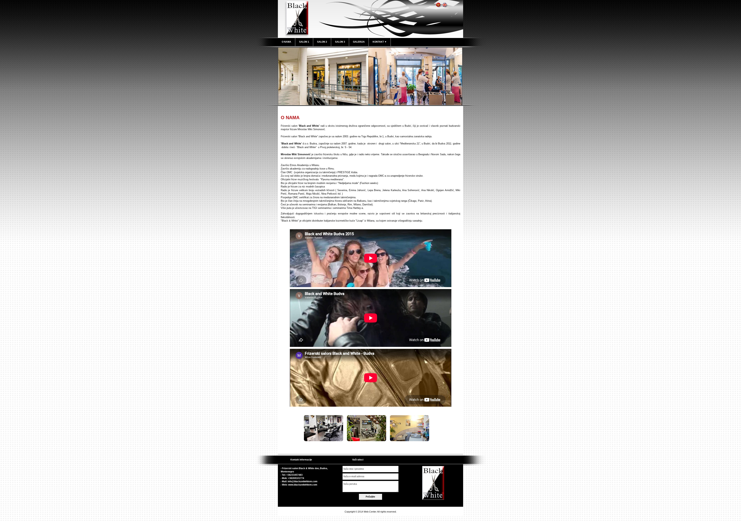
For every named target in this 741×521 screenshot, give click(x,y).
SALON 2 (322, 41)
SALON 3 (340, 41)
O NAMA (286, 41)
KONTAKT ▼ (380, 41)
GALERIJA (359, 41)
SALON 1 (304, 41)
